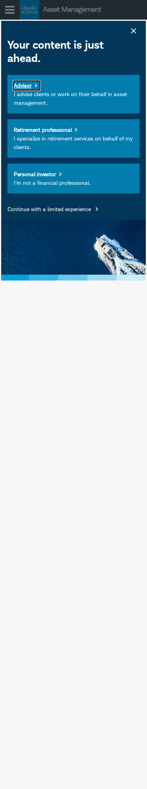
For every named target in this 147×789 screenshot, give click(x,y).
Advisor (23, 85)
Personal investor (35, 174)
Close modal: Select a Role (133, 30)
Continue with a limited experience (50, 209)
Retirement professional (43, 129)
